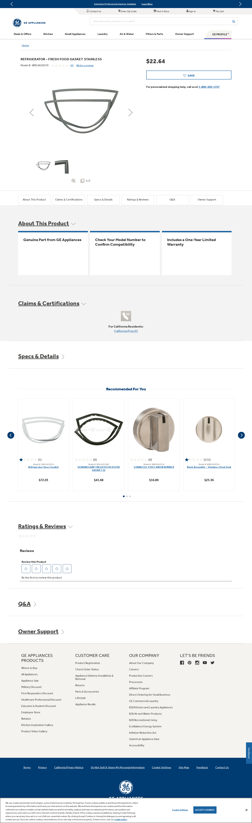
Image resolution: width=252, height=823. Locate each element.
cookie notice (120, 819)
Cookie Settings (180, 810)
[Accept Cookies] (246, 810)
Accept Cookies (205, 810)
